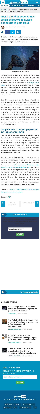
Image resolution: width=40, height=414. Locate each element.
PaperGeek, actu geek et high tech (18, 2)
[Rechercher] (37, 2)
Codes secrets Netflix (17, 6)
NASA (9, 197)
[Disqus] (20, 266)
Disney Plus (31, 6)
